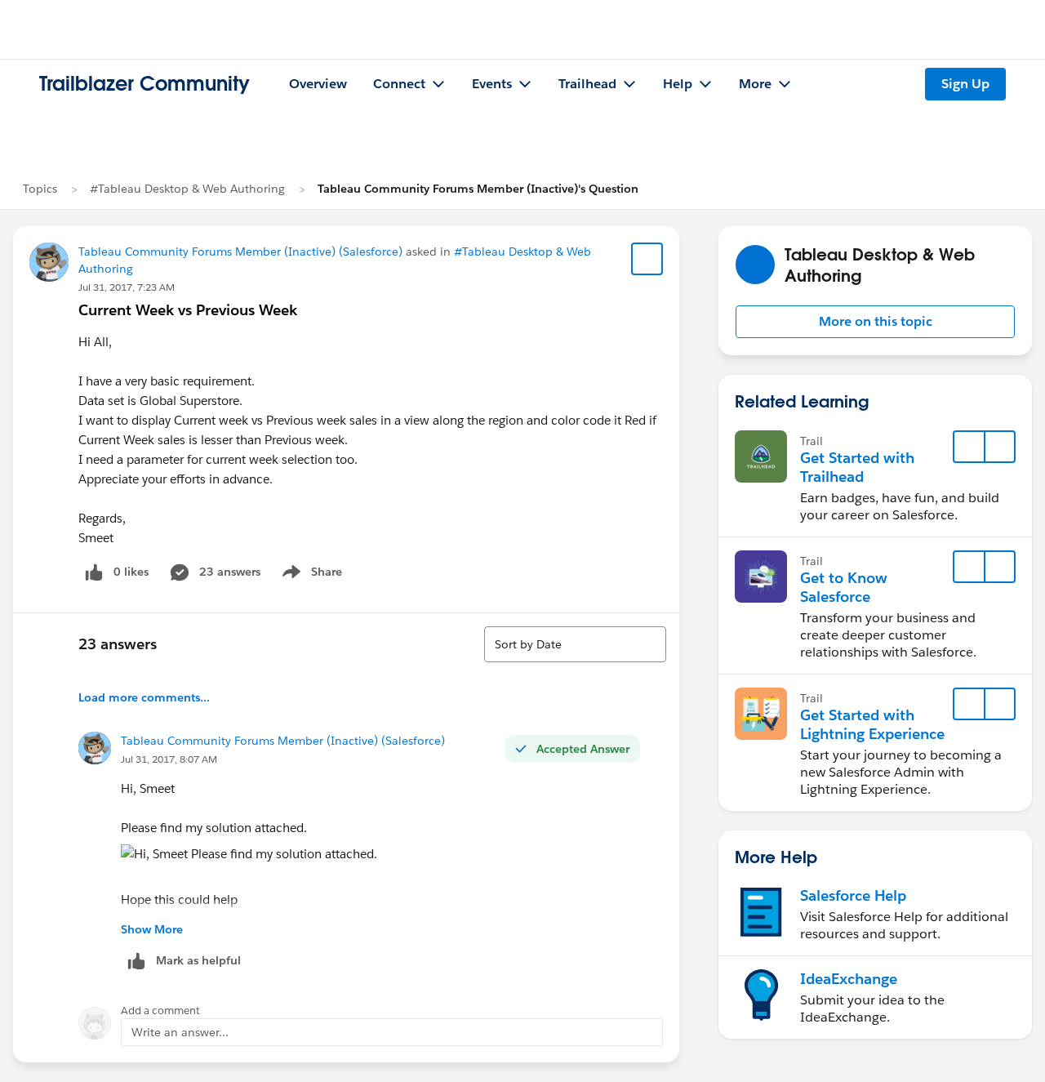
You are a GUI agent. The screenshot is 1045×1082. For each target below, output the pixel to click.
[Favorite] (647, 259)
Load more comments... (144, 697)
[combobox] (575, 644)
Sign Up (965, 83)
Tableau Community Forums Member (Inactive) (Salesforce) (240, 251)
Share (310, 575)
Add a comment (160, 1010)
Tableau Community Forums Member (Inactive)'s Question (478, 188)
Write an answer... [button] (180, 1032)
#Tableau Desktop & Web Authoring (187, 188)
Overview (318, 83)
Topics (40, 188)
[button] (875, 321)
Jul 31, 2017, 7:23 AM (126, 287)
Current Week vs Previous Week (187, 310)
